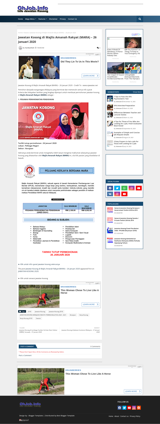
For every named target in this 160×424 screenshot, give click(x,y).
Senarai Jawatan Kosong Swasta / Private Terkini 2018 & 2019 (126, 219)
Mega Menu (30, 19)
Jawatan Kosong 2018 (56, 312)
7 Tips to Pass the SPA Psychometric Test (123, 98)
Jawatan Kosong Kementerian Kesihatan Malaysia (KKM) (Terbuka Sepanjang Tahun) (127, 241)
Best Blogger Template (65, 415)
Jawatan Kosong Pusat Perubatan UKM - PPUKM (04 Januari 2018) (126, 229)
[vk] (110, 194)
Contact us (124, 416)
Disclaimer (53, 19)
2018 (29, 312)
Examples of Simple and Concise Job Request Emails (127, 134)
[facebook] (110, 188)
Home (20, 19)
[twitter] (117, 188)
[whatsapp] (124, 188)
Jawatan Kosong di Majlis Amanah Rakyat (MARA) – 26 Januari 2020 (53, 268)
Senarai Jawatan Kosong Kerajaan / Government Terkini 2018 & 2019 (127, 209)
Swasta (26, 33)
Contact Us (72, 19)
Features (41, 19)
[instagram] (132, 188)
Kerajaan (73, 315)
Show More (137, 92)
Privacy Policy (135, 416)
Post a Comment (25, 355)
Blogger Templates (36, 415)
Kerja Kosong (84, 315)
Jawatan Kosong (40, 312)
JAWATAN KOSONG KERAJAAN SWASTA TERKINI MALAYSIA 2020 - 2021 (43, 315)
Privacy (63, 19)
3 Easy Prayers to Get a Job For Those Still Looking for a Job (126, 142)
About (116, 416)
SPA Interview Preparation (124, 106)
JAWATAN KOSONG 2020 (28, 271)
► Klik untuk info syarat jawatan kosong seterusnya (39, 264)
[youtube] (139, 188)
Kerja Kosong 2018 (26, 318)
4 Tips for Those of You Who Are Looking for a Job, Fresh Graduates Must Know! (128, 123)
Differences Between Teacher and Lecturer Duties (127, 114)
